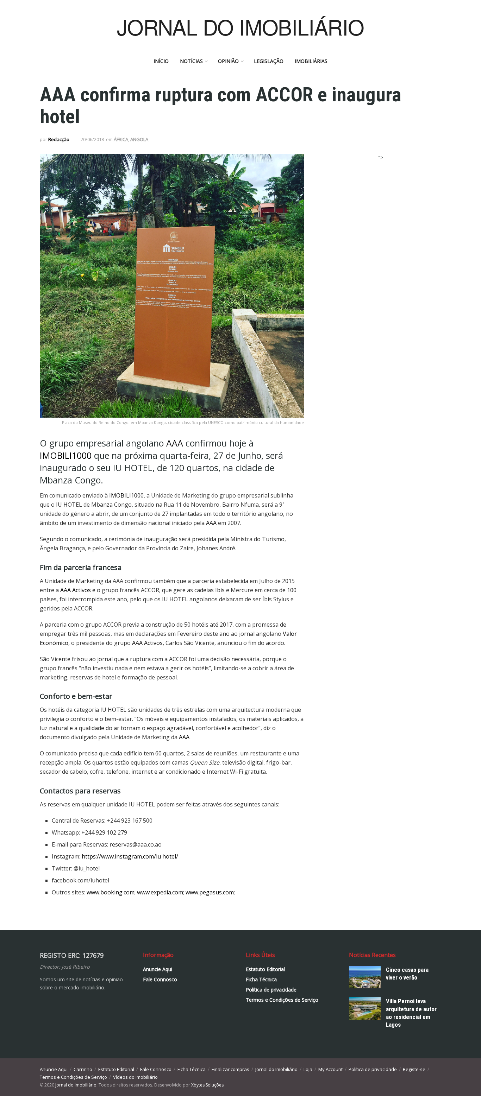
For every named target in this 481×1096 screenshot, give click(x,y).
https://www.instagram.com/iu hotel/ (130, 856)
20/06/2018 (92, 139)
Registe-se (414, 1069)
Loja (308, 1069)
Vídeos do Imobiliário (135, 1077)
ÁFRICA (121, 139)
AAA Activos (75, 590)
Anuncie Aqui (157, 969)
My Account (330, 1069)
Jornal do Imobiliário (276, 1069)
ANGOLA (139, 139)
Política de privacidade (271, 989)
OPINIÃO (228, 61)
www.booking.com (111, 892)
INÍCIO (161, 61)
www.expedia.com (160, 892)
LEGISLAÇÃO (268, 61)
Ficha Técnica (261, 979)
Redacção (58, 139)
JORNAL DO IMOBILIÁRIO (240, 26)
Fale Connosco (160, 979)
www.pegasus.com (210, 892)
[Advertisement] (380, 205)
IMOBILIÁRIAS (311, 61)
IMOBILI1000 (66, 455)
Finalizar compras (230, 1069)
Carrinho (83, 1069)
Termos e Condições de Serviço (282, 999)
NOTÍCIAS (191, 61)
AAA (174, 443)
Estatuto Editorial (265, 969)
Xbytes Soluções (207, 1085)
